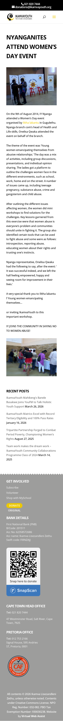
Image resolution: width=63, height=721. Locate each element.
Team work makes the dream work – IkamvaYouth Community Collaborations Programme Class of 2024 (31, 450)
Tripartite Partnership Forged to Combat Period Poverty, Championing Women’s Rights (31, 434)
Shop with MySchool (18, 498)
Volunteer (12, 493)
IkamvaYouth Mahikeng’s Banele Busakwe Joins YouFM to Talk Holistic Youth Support (29, 402)
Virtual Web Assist (33, 716)
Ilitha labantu (31, 122)
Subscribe (12, 487)
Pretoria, (16, 646)
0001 (25, 646)
